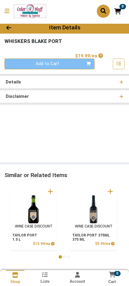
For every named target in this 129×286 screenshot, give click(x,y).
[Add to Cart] (50, 191)
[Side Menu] (6, 11)
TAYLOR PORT (24, 237)
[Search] (103, 11)
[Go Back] (19, 28)
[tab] (60, 256)
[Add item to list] (119, 64)
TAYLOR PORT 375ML (91, 237)
